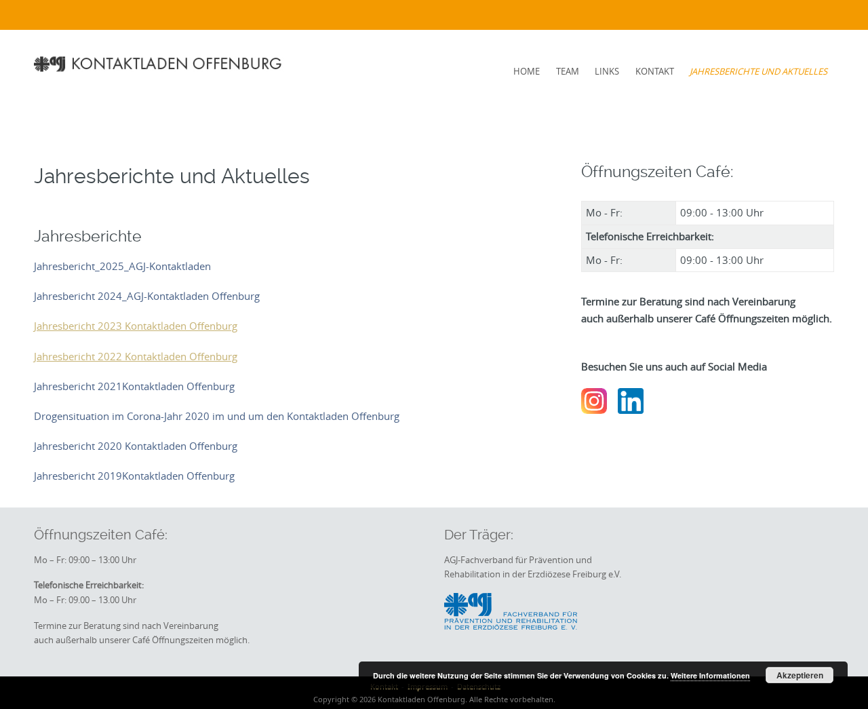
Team (567, 71)
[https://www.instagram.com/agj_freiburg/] (594, 399)
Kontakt (654, 71)
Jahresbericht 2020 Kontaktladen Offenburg (135, 446)
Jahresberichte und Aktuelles (758, 71)
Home (526, 71)
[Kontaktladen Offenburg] (160, 64)
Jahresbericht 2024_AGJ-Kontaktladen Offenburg (147, 296)
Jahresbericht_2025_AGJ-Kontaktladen (122, 266)
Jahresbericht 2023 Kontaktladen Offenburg (135, 325)
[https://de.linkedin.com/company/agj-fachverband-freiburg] (631, 399)
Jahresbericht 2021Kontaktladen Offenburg (134, 386)
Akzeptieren (799, 675)
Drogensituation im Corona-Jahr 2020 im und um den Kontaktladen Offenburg (216, 416)
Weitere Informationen (710, 675)
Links (607, 71)
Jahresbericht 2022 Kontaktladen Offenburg (135, 356)
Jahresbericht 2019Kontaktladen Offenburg (134, 475)
